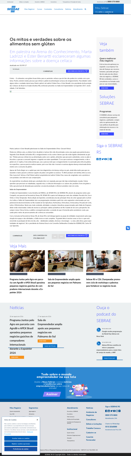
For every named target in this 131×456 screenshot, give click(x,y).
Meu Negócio (29, 9)
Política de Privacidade (73, 419)
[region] (21, 436)
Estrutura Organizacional (73, 435)
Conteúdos (48, 9)
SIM (55, 236)
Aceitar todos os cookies (20, 438)
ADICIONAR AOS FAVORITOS (76, 71)
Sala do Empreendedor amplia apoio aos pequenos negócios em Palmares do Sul (64, 282)
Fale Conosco (70, 416)
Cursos (39, 9)
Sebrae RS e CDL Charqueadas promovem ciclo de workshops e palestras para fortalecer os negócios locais (103, 282)
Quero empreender (15, 411)
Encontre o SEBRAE (40, 2)
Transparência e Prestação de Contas (72, 2)
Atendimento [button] (72, 408)
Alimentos (31, 414)
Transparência (71, 440)
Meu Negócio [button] (15, 408)
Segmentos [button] (33, 408)
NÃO (61, 236)
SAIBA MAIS (104, 88)
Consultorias (58, 9)
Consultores (54, 2)
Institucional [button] (72, 429)
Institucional (10, 2)
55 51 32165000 (111, 426)
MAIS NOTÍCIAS (50, 346)
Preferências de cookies (20, 449)
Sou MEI (12, 414)
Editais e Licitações (24, 2)
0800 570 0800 (113, 1)
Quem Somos (70, 432)
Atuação (69, 438)
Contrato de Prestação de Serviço (74, 422)
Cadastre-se (91, 432)
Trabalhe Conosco (93, 428)
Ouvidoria (69, 414)
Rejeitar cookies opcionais (21, 444)
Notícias (68, 9)
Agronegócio (32, 411)
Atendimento (78, 9)
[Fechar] (37, 420)
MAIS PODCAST (109, 358)
